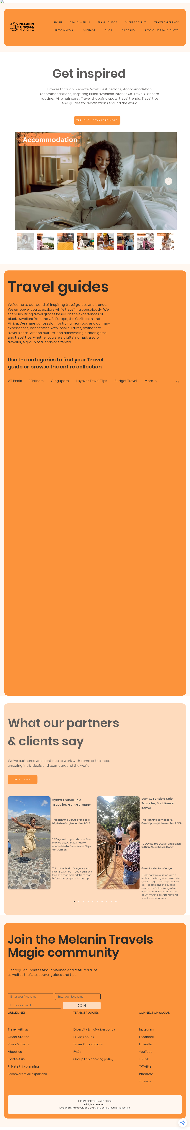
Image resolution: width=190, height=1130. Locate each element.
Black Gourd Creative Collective (111, 1107)
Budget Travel (125, 381)
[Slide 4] (92, 901)
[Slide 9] (116, 901)
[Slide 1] (78, 901)
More (149, 381)
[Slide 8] (111, 901)
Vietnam (36, 381)
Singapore (60, 381)
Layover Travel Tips (91, 381)
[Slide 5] (97, 901)
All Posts (15, 381)
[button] (177, 381)
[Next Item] (168, 181)
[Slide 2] (83, 901)
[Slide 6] (102, 901)
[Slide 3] (88, 901)
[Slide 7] (106, 901)
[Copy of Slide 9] (74, 901)
